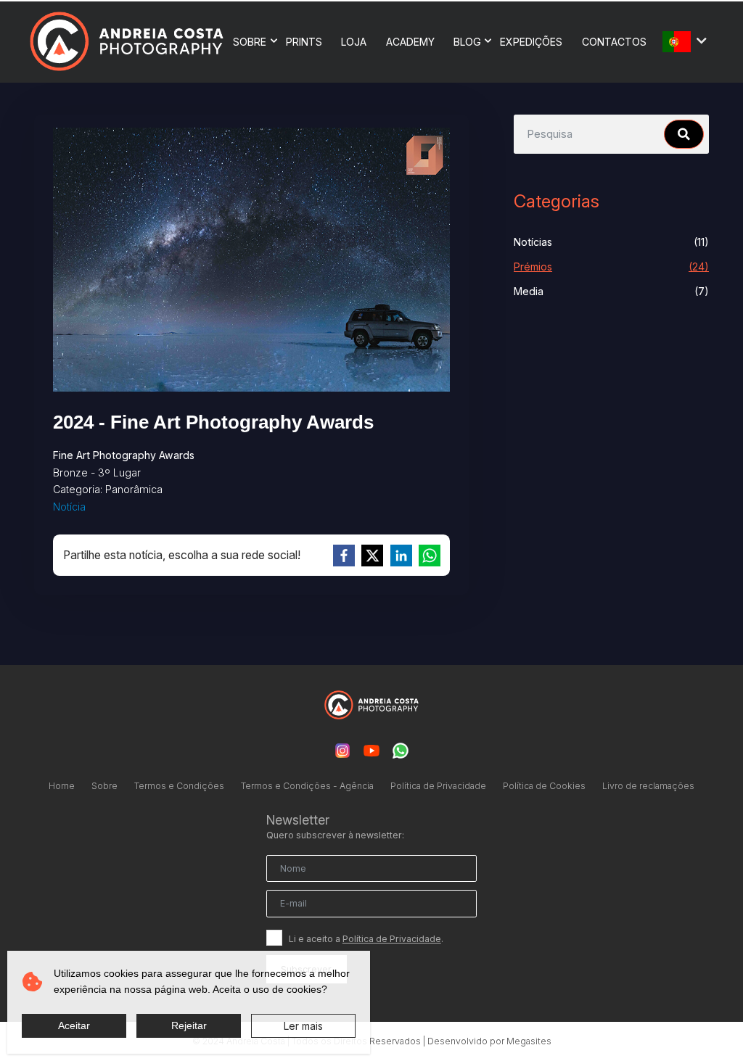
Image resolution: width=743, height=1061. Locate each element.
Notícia (69, 506)
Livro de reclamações (648, 785)
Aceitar (74, 1025)
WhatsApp (400, 750)
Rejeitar (189, 1025)
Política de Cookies (544, 785)
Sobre (249, 42)
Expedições (531, 42)
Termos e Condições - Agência (307, 785)
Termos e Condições (179, 785)
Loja (353, 42)
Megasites (528, 1041)
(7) (611, 291)
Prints (304, 42)
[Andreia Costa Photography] (126, 41)
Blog (467, 42)
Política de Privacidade (438, 785)
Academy (410, 42)
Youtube (371, 750)
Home (62, 785)
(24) (611, 266)
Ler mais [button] (303, 1026)
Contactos (614, 42)
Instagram (342, 750)
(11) (611, 242)
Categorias (556, 201)
